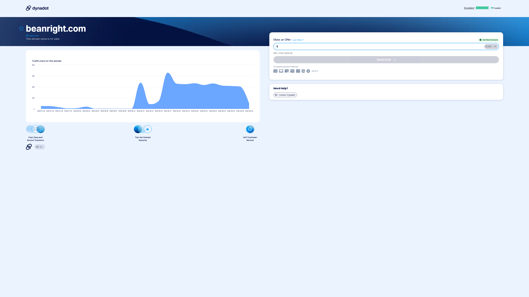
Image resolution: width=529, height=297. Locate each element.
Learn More (297, 39)
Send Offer (384, 59)
